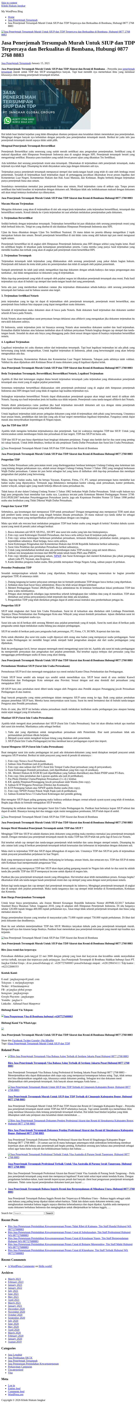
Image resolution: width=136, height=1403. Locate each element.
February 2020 (15, 1335)
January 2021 (15, 1305)
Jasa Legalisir (15, 1354)
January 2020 (15, 1338)
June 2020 (13, 1323)
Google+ (36, 1040)
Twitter (27, 1040)
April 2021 (13, 1299)
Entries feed (14, 1388)
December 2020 (16, 1308)
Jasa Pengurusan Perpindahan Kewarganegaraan (33, 1363)
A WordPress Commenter (21, 1266)
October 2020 (15, 1314)
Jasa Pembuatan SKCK (20, 1357)
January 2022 (15, 1288)
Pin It (44, 1040)
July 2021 (13, 1291)
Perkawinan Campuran (20, 1366)
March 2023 (14, 1279)
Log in (11, 1385)
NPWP (57, 556)
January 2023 (15, 1285)
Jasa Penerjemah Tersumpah (16, 63)
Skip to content (9, 2)
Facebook (17, 1040)
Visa (10, 1372)
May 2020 (13, 1326)
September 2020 (16, 1317)
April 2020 (13, 1329)
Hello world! (45, 1266)
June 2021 (13, 1293)
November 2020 (16, 1311)
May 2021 (13, 1296)
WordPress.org (15, 1394)
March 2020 (14, 1332)
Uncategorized (15, 1369)
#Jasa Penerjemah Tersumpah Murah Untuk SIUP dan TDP (39, 1043)
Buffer (50, 1040)
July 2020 (13, 1320)
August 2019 (15, 1341)
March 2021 (14, 1302)
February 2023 (15, 1282)
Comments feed (16, 1391)
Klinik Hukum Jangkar (13, 5)
